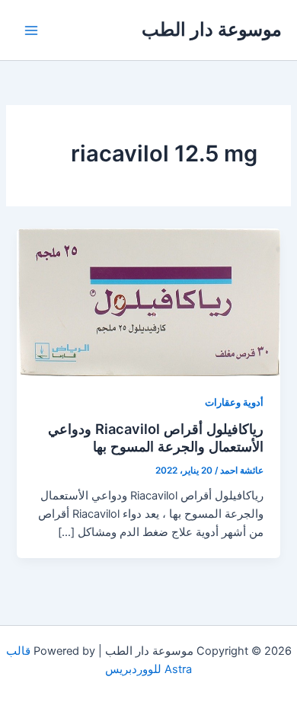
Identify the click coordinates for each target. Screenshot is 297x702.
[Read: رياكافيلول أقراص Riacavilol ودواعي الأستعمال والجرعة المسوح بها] (148, 301)
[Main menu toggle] (31, 30)
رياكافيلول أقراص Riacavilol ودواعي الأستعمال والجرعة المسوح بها (155, 437)
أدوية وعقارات (234, 402)
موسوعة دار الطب (212, 29)
